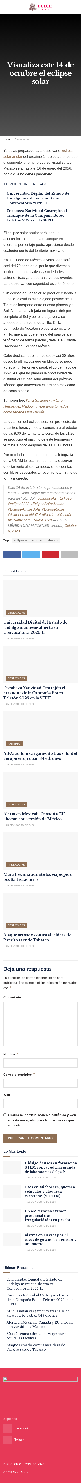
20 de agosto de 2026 (41, 1226)
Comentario (12, 997)
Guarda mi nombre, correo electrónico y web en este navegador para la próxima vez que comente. (42, 1120)
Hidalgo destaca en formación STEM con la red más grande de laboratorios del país (51, 1167)
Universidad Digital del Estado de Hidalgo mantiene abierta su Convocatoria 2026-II (38, 198)
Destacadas (22, 139)
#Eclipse (65, 498)
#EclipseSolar (53, 509)
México (53, 540)
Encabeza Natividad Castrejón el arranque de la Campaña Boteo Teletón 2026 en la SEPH (37, 215)
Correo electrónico (19, 1074)
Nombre (10, 1054)
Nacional (14, 744)
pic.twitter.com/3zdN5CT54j (30, 520)
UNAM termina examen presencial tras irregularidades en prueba (48, 1215)
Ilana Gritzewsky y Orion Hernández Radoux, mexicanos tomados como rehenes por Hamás (35, 406)
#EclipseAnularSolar (24, 509)
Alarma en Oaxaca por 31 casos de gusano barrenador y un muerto (50, 1239)
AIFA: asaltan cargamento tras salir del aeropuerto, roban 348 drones (39, 1313)
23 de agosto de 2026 (41, 1177)
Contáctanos (35, 1464)
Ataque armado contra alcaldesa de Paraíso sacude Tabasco (36, 1347)
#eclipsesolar (46, 498)
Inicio (6, 139)
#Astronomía (18, 515)
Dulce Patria (20, 1472)
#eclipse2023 (18, 504)
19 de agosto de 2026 (41, 1202)
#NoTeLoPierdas (42, 515)
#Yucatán (64, 515)
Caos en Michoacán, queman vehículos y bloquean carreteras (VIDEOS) (50, 1191)
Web (6, 1095)
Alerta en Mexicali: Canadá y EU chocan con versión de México (40, 1324)
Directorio (12, 1464)
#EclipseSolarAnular (46, 504)
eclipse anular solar (28, 540)
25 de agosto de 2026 (19, 638)
